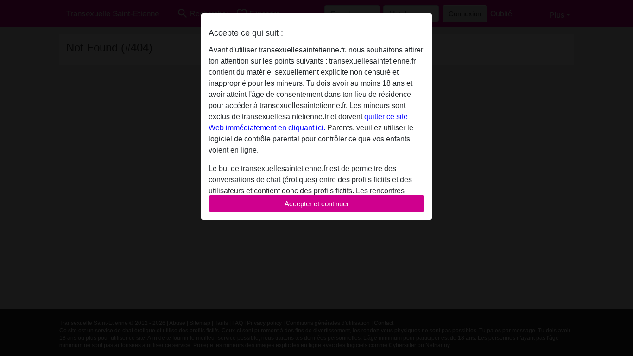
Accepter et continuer (317, 204)
